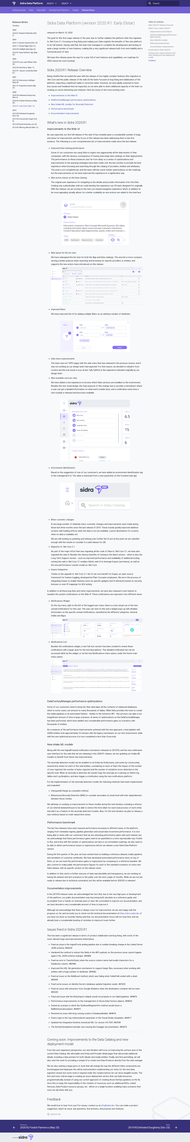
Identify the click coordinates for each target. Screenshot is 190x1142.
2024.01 (50, 3)
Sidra (31, 10)
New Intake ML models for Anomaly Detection (72, 104)
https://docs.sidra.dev (129, 913)
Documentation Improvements (65, 113)
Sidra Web (41, 10)
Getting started (19, 10)
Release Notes (88, 10)
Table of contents (156, 22)
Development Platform (59, 10)
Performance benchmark (62, 109)
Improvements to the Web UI (64, 95)
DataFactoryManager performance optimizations (73, 100)
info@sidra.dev (107, 1105)
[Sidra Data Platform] (14, 3)
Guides (76, 10)
